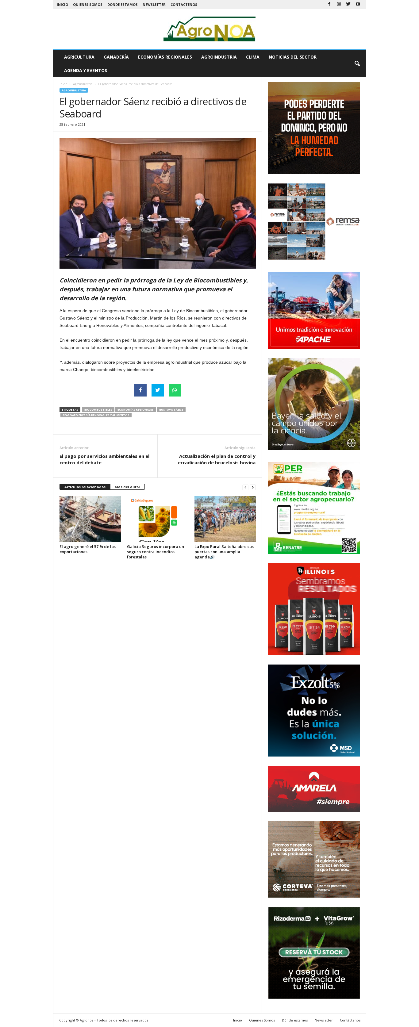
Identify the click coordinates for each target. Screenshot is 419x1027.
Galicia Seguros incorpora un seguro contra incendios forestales (155, 552)
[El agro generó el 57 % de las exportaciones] (90, 519)
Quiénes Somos (87, 4)
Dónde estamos (122, 4)
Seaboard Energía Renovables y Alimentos (96, 415)
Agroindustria (219, 57)
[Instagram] (339, 4)
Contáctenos (184, 4)
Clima (252, 57)
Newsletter (154, 4)
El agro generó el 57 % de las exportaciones (88, 549)
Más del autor (127, 487)
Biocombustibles (98, 410)
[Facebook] (329, 4)
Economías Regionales (165, 57)
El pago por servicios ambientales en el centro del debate (104, 459)
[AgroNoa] (209, 29)
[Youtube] (358, 4)
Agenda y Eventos (85, 70)
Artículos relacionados (85, 487)
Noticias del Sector (293, 57)
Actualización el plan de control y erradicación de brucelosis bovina (217, 459)
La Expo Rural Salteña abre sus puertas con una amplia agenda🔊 (224, 552)
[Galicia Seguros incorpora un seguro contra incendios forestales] (157, 519)
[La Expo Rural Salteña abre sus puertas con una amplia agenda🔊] (225, 519)
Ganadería (116, 57)
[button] (357, 64)
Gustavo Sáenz (171, 410)
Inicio (62, 4)
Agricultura (79, 57)
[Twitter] (348, 4)
